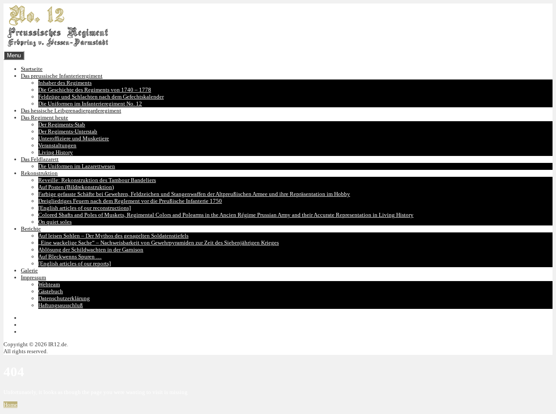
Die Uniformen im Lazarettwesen (76, 166)
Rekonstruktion (39, 173)
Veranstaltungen (57, 145)
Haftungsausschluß (60, 305)
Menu (14, 55)
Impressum (33, 277)
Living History (55, 152)
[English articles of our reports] (74, 263)
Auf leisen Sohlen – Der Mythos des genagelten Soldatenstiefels (113, 235)
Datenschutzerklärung (64, 298)
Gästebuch (50, 291)
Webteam (49, 284)
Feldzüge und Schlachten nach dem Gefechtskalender (101, 96)
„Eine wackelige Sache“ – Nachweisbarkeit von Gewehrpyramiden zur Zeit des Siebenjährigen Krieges (158, 242)
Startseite (32, 69)
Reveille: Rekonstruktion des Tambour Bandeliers (97, 180)
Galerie (29, 270)
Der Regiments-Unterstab (67, 131)
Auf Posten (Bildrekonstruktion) (76, 187)
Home (10, 404)
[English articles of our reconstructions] (84, 208)
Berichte (31, 228)
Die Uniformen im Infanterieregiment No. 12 (90, 103)
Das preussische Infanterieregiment (62, 76)
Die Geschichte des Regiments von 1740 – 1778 (94, 89)
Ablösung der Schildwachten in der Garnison (90, 249)
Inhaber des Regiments (65, 82)
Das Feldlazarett (40, 159)
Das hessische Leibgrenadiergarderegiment (71, 110)
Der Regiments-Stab (61, 124)
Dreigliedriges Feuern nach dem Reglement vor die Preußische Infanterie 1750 (130, 201)
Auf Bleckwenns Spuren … (70, 256)
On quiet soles (55, 222)
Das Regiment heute (44, 117)
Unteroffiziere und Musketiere (73, 138)
